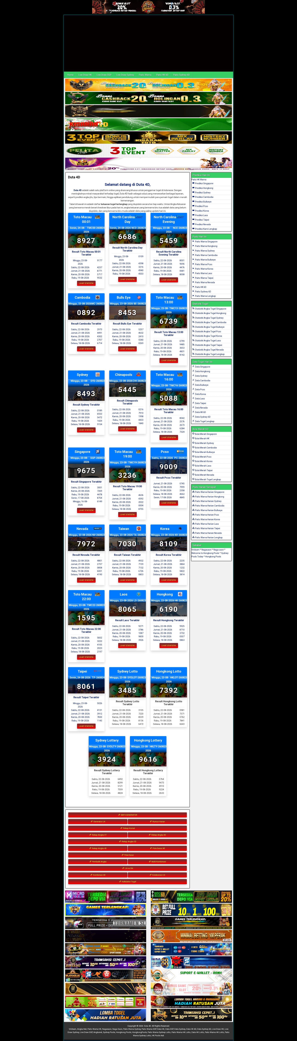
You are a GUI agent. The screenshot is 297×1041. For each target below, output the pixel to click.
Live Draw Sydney (125, 74)
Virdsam (195, 549)
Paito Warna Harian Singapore (209, 492)
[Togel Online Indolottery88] (191, 962)
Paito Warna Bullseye (205, 259)
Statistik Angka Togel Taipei (208, 345)
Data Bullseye (201, 385)
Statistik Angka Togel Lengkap (210, 354)
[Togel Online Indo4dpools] (105, 1015)
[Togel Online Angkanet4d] (191, 975)
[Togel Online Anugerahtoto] (191, 949)
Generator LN (99, 821)
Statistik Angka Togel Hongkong (210, 313)
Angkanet (97, 1032)
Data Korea (200, 394)
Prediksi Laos (201, 215)
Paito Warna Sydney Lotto (159, 1032)
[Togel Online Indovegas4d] (191, 1015)
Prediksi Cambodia (204, 197)
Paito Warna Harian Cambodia (209, 505)
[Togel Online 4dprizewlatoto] (105, 989)
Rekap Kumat (129, 828)
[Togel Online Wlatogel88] (105, 975)
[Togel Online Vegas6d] (105, 936)
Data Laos (200, 398)
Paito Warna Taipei (204, 278)
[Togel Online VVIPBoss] (148, 85)
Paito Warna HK (94, 1029)
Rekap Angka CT (99, 835)
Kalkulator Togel (128, 881)
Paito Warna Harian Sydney (208, 501)
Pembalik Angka (99, 861)
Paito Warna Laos (203, 273)
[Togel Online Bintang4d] (105, 962)
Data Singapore (202, 367)
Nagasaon (206, 549)
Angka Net (82, 1029)
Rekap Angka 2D (128, 841)
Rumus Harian (158, 821)
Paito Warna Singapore (206, 241)
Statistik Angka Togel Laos (208, 340)
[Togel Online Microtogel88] (105, 897)
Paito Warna (145, 74)
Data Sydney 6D (203, 417)
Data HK (160, 1029)
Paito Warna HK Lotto (181, 1032)
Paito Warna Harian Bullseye (208, 510)
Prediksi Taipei (202, 220)
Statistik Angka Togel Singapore (210, 309)
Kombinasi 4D (99, 875)
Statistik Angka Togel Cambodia (210, 322)
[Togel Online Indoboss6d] (191, 897)
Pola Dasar (129, 855)
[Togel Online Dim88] (148, 98)
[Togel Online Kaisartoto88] (105, 1002)
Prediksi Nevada (203, 224)
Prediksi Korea (202, 211)
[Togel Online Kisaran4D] (148, 124)
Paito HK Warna (198, 179)
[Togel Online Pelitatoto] (148, 151)
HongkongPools (139, 1032)
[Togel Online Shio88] (191, 1002)
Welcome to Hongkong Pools (205, 553)
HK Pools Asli (158, 1035)
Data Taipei (200, 403)
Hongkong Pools (213, 556)
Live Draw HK (85, 74)
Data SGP (169, 1029)
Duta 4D (74, 177)
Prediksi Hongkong (204, 188)
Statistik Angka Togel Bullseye (209, 327)
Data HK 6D (200, 412)
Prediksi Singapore (204, 183)
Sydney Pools (109, 1032)
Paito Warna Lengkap (205, 296)
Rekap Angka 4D (99, 848)
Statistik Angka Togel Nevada (209, 349)
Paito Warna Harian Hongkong (209, 496)
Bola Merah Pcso (203, 457)
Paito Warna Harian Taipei (207, 528)
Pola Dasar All (158, 848)
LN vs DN (129, 868)
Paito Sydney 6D (181, 74)
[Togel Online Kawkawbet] (105, 923)
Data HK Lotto (198, 1032)
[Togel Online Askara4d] (105, 949)
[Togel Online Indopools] (191, 989)
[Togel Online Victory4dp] (105, 910)
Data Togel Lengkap (204, 421)
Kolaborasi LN (158, 875)
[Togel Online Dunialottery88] (191, 936)
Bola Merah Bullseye (205, 452)
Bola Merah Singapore (206, 434)
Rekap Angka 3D (158, 835)
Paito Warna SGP (149, 1029)
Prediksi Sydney (203, 192)
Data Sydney (201, 376)
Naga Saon (117, 1029)
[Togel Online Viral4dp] (148, 164)
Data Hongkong (202, 371)
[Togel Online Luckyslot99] (191, 910)
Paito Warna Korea (204, 269)
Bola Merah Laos (203, 466)
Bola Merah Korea (203, 461)
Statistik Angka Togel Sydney (209, 318)
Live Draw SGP (104, 74)
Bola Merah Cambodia (206, 447)
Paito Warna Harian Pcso (207, 515)
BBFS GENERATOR (129, 815)
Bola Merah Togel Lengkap (208, 479)
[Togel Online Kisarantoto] (148, 137)
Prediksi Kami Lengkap (206, 229)
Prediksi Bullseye (203, 201)
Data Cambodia (202, 380)
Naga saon (218, 549)
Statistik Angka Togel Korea (208, 336)
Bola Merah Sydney (204, 443)
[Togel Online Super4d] (148, 111)
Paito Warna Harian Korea (207, 519)
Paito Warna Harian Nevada (208, 533)
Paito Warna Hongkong (206, 246)
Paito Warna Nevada (205, 282)
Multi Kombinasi (158, 861)
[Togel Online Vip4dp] (191, 923)
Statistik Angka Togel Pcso (208, 331)
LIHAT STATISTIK (86, 283)
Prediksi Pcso (201, 206)
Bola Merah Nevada (204, 475)
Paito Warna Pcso (203, 264)
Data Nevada (201, 408)
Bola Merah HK (202, 438)
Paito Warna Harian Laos (207, 524)
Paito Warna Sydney (205, 250)
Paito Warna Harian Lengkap (209, 537)
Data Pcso (200, 389)
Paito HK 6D (162, 74)
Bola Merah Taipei (204, 470)
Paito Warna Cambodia (206, 255)
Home (70, 74)
